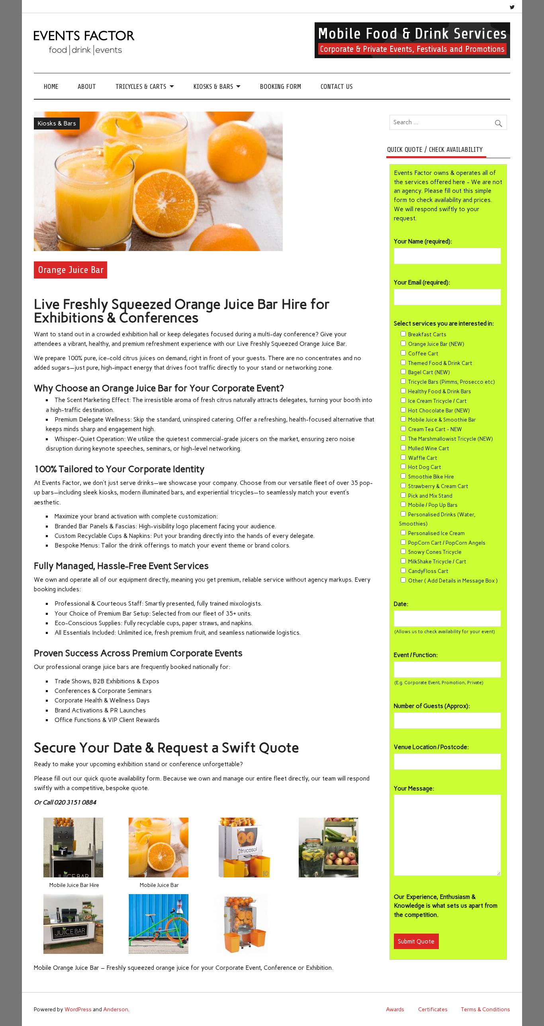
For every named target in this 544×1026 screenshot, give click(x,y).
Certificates (433, 1009)
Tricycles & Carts (140, 86)
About (87, 86)
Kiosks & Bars (213, 86)
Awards (395, 1009)
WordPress (78, 1009)
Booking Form (280, 86)
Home (51, 86)
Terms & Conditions (485, 1009)
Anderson (115, 1009)
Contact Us (336, 86)
